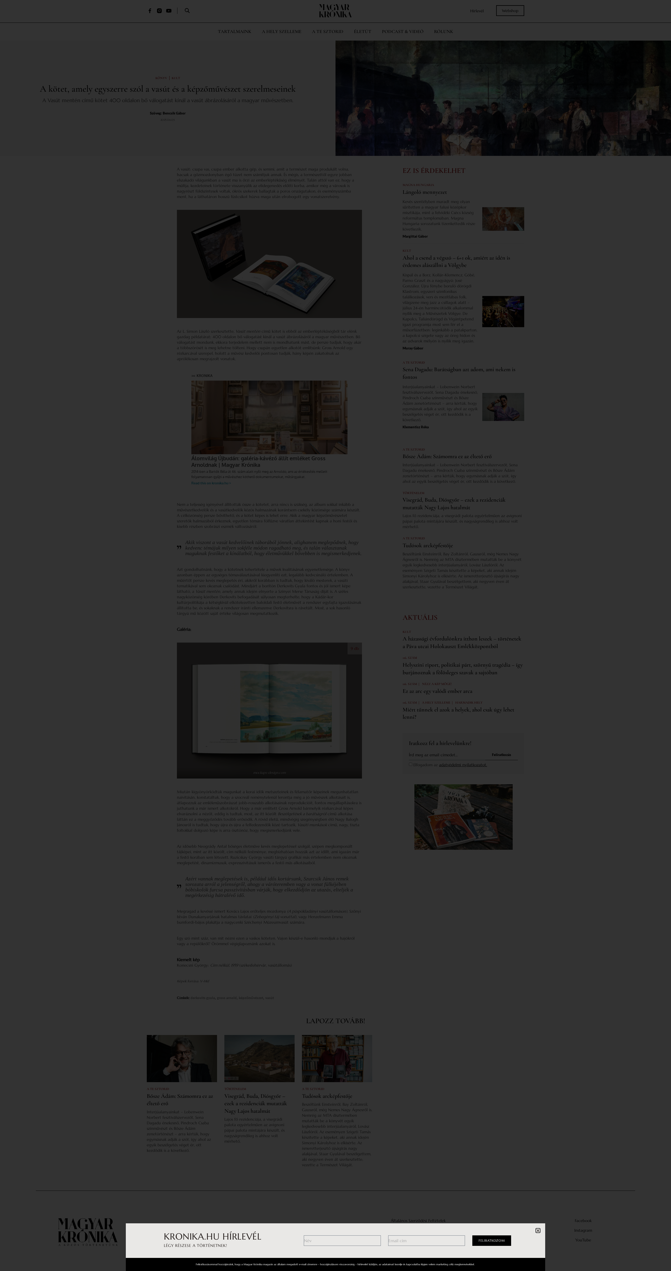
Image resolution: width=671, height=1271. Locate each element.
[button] (538, 1230)
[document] (335, 635)
